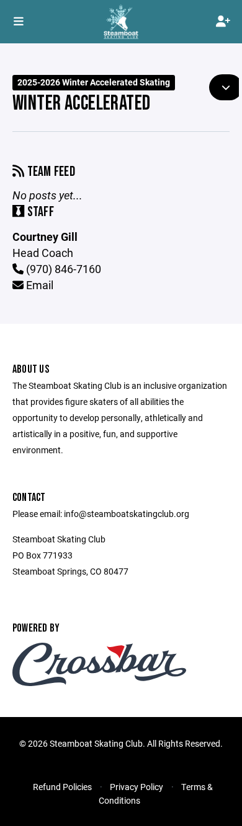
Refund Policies (62, 787)
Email (38, 284)
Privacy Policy (136, 787)
